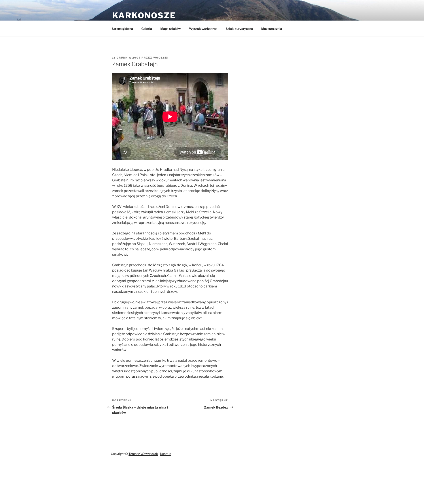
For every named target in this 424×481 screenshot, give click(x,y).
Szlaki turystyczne (239, 28)
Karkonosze (144, 15)
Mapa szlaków (170, 28)
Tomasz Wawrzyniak (143, 454)
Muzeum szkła (271, 28)
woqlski (161, 57)
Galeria (146, 28)
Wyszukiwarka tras (203, 28)
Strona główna (122, 28)
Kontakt (165, 454)
